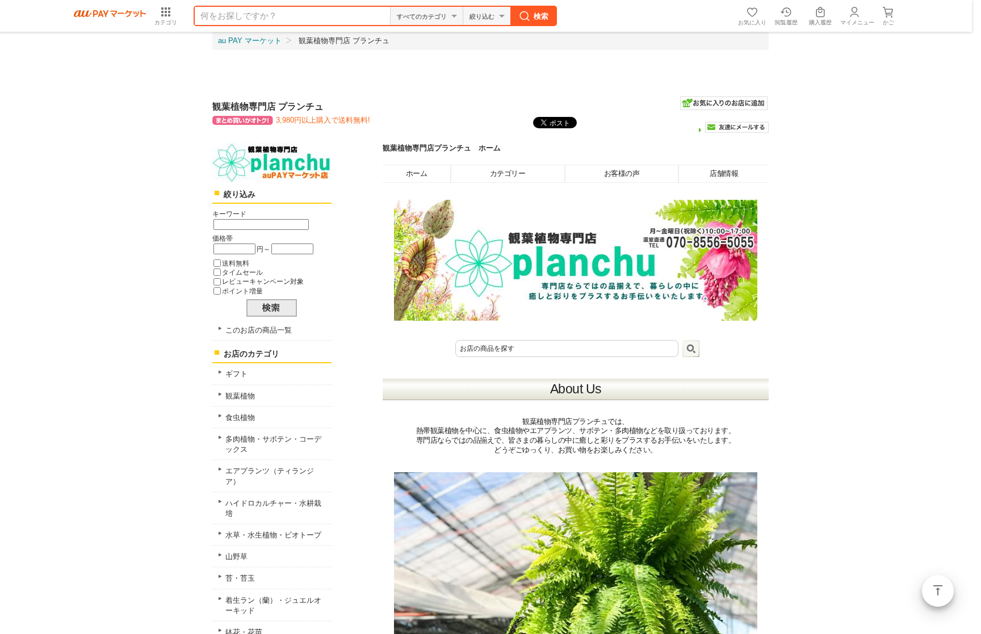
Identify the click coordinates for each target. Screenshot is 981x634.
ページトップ (938, 591)
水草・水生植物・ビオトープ (273, 535)
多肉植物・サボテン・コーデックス (273, 444)
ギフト (236, 374)
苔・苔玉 (240, 578)
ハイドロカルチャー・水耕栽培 (273, 508)
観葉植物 (240, 396)
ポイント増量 (242, 291)
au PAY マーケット (250, 40)
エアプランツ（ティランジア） (269, 476)
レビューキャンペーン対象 (263, 281)
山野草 (236, 556)
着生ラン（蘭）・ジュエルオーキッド (273, 605)
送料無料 (235, 263)
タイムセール (242, 272)
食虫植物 (240, 417)
